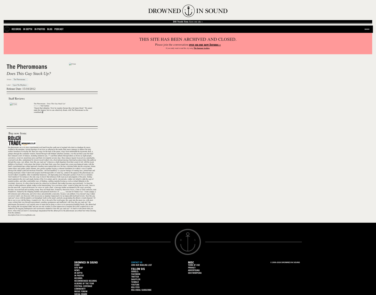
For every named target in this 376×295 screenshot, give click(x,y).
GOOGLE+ (135, 271)
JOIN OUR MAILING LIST (141, 265)
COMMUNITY (80, 288)
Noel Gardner (45, 106)
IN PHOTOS (79, 275)
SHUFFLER (135, 279)
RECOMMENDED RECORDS (85, 280)
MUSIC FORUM (80, 291)
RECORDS (78, 278)
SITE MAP (78, 267)
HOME (77, 265)
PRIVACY (192, 267)
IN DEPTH (78, 272)
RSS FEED (135, 287)
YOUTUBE (135, 284)
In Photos (39, 29)
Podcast (58, 29)
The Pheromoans (27, 66)
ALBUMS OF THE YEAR (84, 283)
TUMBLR (135, 282)
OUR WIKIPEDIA (195, 272)
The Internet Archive (202, 48)
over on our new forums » (205, 44)
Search (367, 29)
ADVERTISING (194, 270)
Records (16, 29)
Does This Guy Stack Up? (29, 73)
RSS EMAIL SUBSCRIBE (141, 289)
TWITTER (135, 276)
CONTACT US (136, 262)
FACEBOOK (135, 274)
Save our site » (188, 21)
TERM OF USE (194, 265)
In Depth (27, 29)
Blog (49, 29)
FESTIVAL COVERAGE (83, 286)
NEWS (77, 270)
